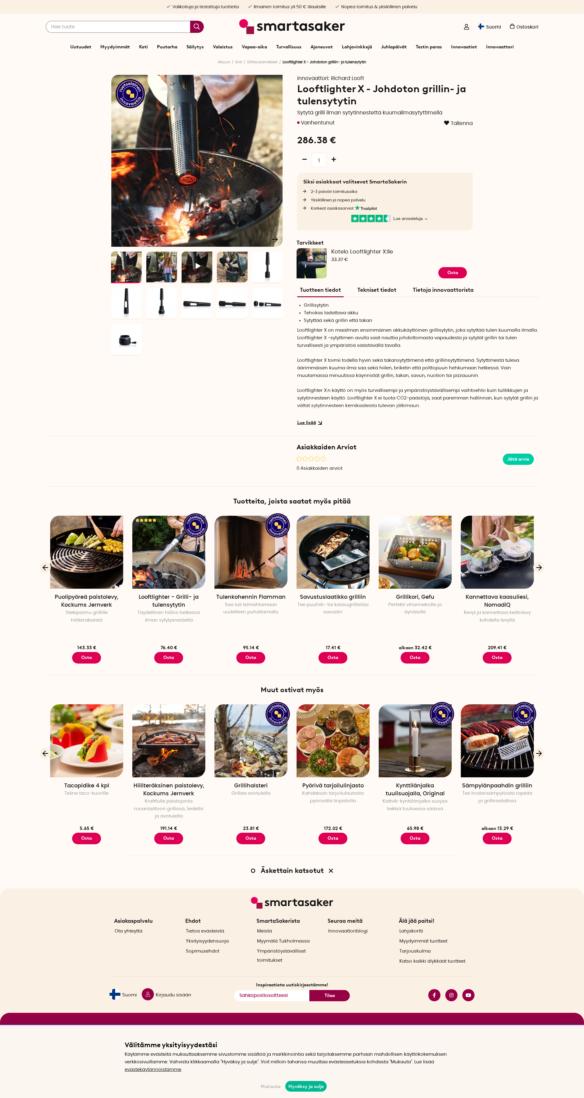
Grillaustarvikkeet (262, 62)
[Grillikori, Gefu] (415, 552)
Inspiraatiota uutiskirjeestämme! (292, 985)
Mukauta (270, 1086)
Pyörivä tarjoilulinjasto (333, 786)
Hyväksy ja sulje (306, 1086)
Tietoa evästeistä (205, 931)
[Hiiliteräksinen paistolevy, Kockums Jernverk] (168, 740)
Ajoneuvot (322, 47)
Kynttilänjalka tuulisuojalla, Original (415, 789)
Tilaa (330, 995)
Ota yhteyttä (128, 931)
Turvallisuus (288, 47)
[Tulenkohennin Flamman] (250, 552)
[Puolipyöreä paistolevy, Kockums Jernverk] (86, 552)
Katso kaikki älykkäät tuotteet (432, 961)
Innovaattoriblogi (348, 931)
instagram (448, 995)
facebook (431, 995)
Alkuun (224, 62)
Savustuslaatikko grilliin (333, 597)
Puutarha (167, 47)
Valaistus (223, 47)
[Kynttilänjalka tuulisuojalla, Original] (415, 740)
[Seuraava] (275, 239)
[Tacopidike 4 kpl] (86, 740)
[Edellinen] (119, 239)
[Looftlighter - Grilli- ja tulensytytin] (168, 552)
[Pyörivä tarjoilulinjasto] (333, 740)
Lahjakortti (411, 931)
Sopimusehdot (202, 951)
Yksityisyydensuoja (207, 941)
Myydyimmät (115, 47)
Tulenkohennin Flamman (251, 597)
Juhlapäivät (394, 47)
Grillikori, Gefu (415, 597)
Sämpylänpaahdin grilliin (497, 786)
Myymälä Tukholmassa (283, 941)
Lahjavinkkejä (357, 47)
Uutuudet (80, 47)
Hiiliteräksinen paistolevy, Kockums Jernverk (169, 789)
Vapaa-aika (254, 47)
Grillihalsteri (251, 786)
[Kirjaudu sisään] (466, 27)
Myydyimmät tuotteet (423, 941)
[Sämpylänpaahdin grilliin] (497, 740)
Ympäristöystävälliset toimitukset (281, 956)
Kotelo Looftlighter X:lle (362, 252)
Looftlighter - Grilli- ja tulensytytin (169, 601)
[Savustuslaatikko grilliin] (333, 552)
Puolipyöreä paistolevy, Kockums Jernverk (86, 601)
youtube (465, 995)
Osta (415, 657)
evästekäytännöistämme (153, 1069)
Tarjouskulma (415, 951)
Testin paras (429, 47)
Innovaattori (500, 47)
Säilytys (195, 47)
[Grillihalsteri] (250, 740)
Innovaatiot (464, 47)
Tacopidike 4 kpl (86, 786)
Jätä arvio (518, 459)
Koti (143, 47)
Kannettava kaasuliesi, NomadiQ (497, 601)
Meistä (264, 931)
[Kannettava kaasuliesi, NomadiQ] (497, 552)
